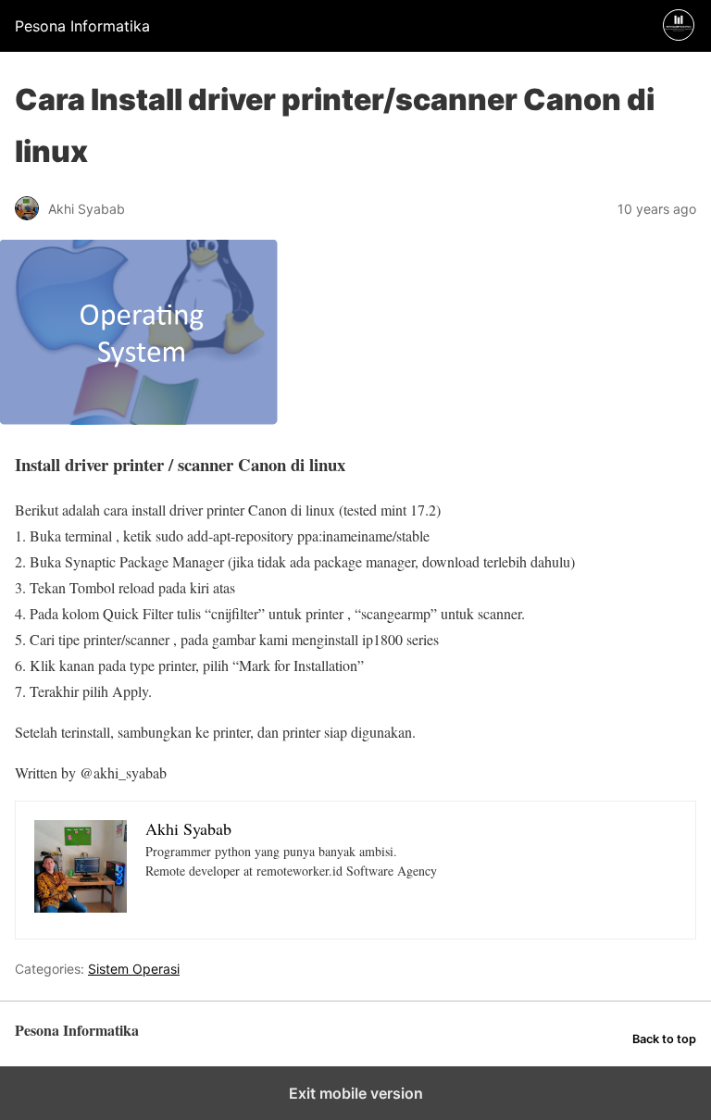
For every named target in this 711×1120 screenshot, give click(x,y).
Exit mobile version (356, 1093)
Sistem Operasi (134, 969)
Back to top (664, 1039)
